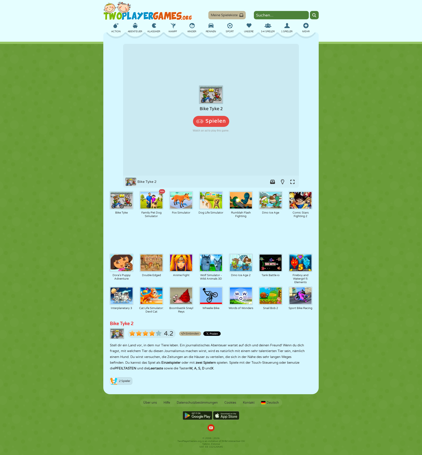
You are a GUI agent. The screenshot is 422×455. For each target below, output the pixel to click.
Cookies (230, 403)
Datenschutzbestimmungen (197, 403)
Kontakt (249, 403)
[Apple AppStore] (226, 415)
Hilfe (167, 403)
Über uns (150, 403)
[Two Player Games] (147, 11)
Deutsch (273, 403)
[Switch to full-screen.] (292, 181)
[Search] (314, 15)
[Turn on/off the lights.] (282, 181)
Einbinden (192, 333)
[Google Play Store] (197, 415)
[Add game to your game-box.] (272, 181)
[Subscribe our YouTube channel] (211, 428)
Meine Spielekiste (224, 15)
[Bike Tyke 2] (211, 110)
